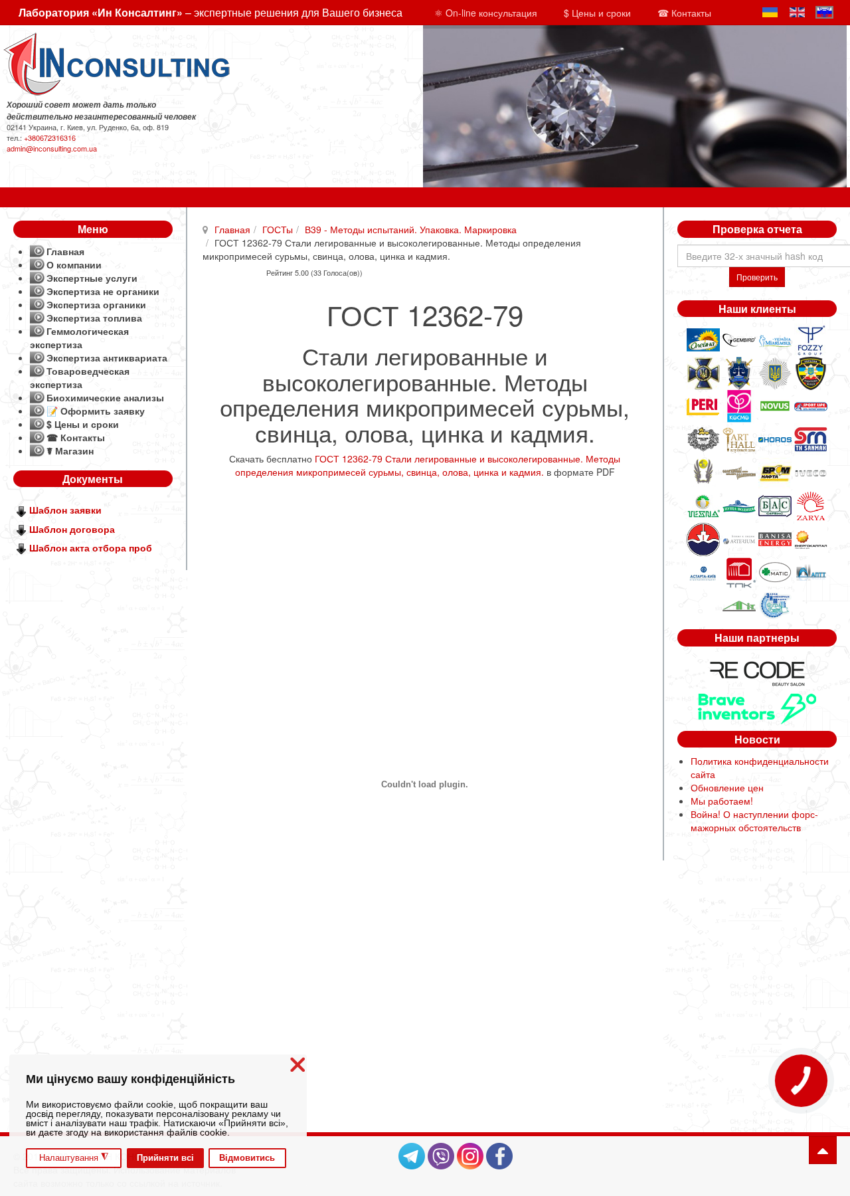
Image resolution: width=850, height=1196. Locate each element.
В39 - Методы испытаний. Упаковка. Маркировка (411, 229)
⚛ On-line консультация (485, 12)
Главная (232, 229)
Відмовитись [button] (247, 1158)
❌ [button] (297, 1065)
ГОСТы (277, 229)
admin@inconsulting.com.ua (52, 148)
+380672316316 (50, 137)
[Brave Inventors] (757, 707)
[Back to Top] (823, 1150)
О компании (74, 264)
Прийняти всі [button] (165, 1158)
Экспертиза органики (96, 304)
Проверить (757, 276)
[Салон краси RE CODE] (757, 671)
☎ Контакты (684, 12)
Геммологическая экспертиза (79, 337)
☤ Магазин (70, 450)
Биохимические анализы (105, 397)
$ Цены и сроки (597, 12)
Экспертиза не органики (102, 291)
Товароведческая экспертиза (79, 377)
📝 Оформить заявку (95, 410)
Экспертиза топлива (94, 317)
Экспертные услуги (91, 277)
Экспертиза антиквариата (106, 357)
